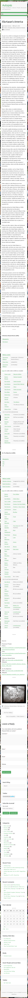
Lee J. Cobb (7, 501)
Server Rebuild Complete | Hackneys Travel (13, 892)
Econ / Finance (7, 831)
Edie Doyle (15, 549)
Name (4, 749)
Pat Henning (8, 506)
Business (6, 827)
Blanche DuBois (17, 374)
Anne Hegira (8, 576)
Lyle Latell (7, 433)
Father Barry (16, 498)
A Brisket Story (7, 865)
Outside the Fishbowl (20, 27)
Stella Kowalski (17, 381)
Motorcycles (6, 842)
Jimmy (14, 542)
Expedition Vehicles (8, 833)
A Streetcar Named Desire (10, 706)
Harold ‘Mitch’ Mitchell (19, 384)
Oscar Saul (5, 362)
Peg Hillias (7, 392)
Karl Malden (7, 384)
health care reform (8, 839)
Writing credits (6, 478)
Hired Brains (6, 969)
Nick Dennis (7, 389)
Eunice (15, 392)
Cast (3, 490)
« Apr (4, 929)
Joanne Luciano (7, 886)
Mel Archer (7, 414)
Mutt (14, 530)
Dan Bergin (7, 582)
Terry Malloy (16, 494)
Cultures (5, 27)
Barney (15, 546)
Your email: (5, 806)
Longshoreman (17, 612)
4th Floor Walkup (7, 712)
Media (14, 27)
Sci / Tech (6, 850)
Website (4, 764)
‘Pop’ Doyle (16, 525)
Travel (5, 852)
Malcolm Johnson (7, 481)
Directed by (6, 459)
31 (4, 926)
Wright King (7, 394)
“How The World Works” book (10, 946)
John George (8, 426)
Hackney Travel (7, 942)
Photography (6, 846)
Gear (5, 835)
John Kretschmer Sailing (9, 971)
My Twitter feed (7, 982)
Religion (5, 848)
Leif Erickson (8, 509)
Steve (15, 386)
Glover (14, 509)
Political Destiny (16, 884)
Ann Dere (7, 402)
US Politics (6, 856)
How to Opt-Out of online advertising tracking (14, 867)
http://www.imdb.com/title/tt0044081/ (14, 660)
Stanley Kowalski (18, 377)
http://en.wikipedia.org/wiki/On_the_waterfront (13, 674)
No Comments (7, 29)
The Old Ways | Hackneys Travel (11, 896)
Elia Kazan (5, 341)
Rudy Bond (7, 386)
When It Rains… (7, 894)
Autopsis (7, 5)
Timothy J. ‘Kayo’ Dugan (19, 506)
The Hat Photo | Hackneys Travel (11, 888)
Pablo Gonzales (17, 389)
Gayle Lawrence (7, 884)
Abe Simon (7, 546)
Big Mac (15, 512)
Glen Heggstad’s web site (9, 967)
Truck (14, 516)
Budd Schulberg (6, 484)
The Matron (16, 402)
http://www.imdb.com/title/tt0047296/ (14, 670)
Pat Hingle (7, 602)
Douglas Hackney (7, 26)
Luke (14, 537)
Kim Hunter (7, 381)
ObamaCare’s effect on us (10, 869)
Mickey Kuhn (8, 409)
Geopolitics (10, 27)
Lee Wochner (7, 973)
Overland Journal (7, 956)
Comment (5, 733)
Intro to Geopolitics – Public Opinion (15, 716)
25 (7, 924)
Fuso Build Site (7, 938)
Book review (6, 825)
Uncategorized (7, 854)
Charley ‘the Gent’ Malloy (19, 504)
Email (3, 756)
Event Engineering (8, 965)
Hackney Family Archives (9, 940)
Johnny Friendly (17, 501)
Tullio (14, 521)
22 (20, 921)
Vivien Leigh (7, 374)
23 (23, 921)
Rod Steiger (7, 504)
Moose (14, 535)
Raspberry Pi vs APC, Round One (11, 875)
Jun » (7, 929)
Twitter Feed (6, 944)
